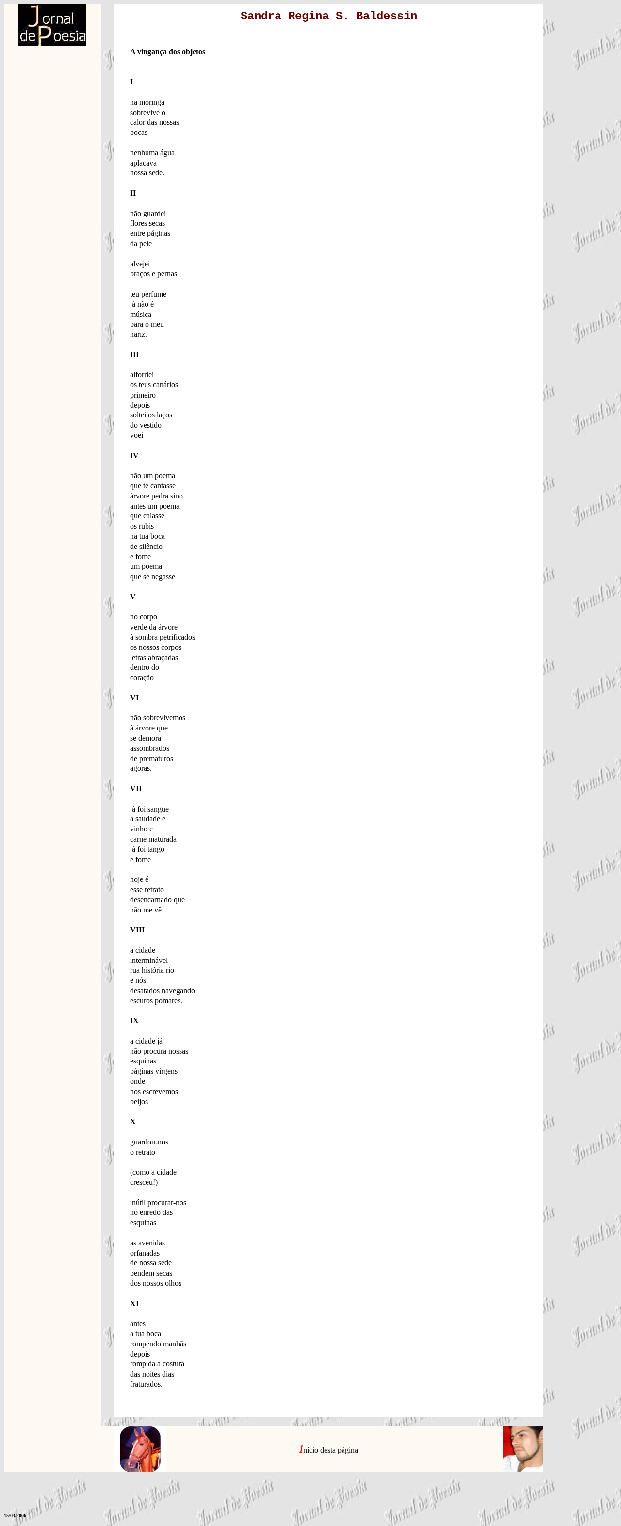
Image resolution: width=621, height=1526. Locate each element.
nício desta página (330, 1450)
